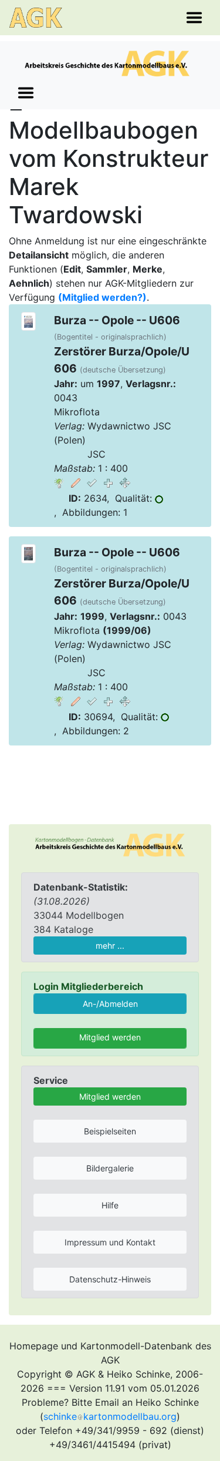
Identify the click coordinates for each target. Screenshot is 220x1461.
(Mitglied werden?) (102, 297)
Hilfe (110, 1205)
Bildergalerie (110, 1168)
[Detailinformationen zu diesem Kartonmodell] (59, 482)
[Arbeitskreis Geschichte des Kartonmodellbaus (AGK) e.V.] (110, 844)
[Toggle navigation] (194, 17)
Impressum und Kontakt (110, 1242)
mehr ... (110, 946)
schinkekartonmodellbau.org (110, 1416)
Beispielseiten (110, 1131)
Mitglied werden (110, 1037)
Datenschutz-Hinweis (110, 1279)
